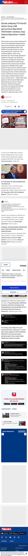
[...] (22, 106)
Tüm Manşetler (22, 431)
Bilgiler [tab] (8, 270)
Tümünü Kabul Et (14, 287)
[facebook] (2, 537)
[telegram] (15, 106)
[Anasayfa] (25, 2)
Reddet (6, 264)
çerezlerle (19, 554)
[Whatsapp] (18, 106)
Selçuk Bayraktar (6, 161)
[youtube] (10, 537)
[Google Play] (14, 533)
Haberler (3, 16)
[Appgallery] (22, 533)
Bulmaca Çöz (19, 548)
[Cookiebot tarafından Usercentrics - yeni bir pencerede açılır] (20, 266)
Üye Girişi (4, 541)
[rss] (18, 537)
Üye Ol (11, 541)
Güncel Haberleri (10, 16)
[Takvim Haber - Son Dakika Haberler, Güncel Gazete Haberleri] (9, 2)
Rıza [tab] (3, 270)
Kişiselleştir (13, 292)
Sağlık (17, 551)
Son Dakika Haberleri (4, 548)
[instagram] (14, 537)
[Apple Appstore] (5, 533)
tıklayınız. (10, 555)
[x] (6, 537)
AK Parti (3, 301)
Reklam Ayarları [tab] (16, 270)
